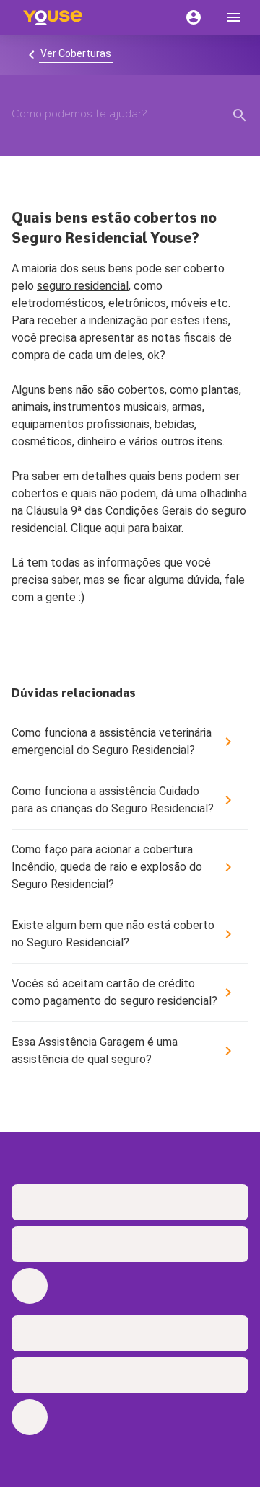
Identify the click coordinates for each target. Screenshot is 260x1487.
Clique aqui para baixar (126, 528)
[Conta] (193, 17)
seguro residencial (83, 286)
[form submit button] (239, 115)
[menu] (234, 17)
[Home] (53, 17)
